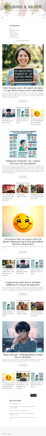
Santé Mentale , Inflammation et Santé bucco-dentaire (7, 120)
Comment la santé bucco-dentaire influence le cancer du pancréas (23, 283)
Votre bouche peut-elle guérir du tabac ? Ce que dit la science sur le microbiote (23, 89)
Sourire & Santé (23, 7)
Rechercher (33, 395)
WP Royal (9, 433)
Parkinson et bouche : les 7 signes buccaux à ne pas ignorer (22, 120)
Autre (11, 28)
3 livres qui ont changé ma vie (15, 403)
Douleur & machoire (13, 32)
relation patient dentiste (14, 37)
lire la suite (23, 101)
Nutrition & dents (13, 35)
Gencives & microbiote (14, 34)
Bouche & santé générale (14, 30)
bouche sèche (12, 31)
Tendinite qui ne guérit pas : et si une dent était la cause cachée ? (37, 196)
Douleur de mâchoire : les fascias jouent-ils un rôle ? (19, 410)
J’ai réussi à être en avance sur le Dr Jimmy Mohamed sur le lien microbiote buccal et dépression (23, 241)
